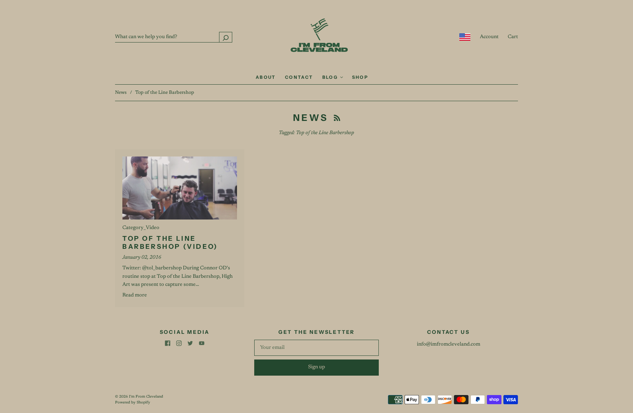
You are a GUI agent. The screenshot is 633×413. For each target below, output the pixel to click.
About (266, 77)
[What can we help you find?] (173, 37)
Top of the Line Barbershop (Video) (170, 243)
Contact (299, 77)
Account (489, 37)
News (121, 92)
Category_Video (140, 228)
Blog (331, 77)
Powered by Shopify (132, 403)
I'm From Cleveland (146, 397)
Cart (513, 37)
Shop (360, 77)
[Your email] (316, 348)
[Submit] (225, 37)
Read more (134, 295)
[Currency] (465, 37)
